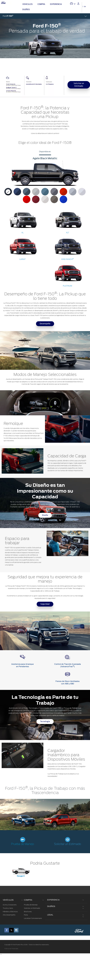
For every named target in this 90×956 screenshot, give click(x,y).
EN (85, 6)
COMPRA (28, 900)
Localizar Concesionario (33, 918)
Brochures (28, 911)
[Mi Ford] (78, 3)
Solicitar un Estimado (79, 84)
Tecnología (45, 722)
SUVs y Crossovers (9, 905)
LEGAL (50, 915)
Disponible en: (45, 152)
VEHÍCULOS (8, 900)
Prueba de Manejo (22, 844)
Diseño (45, 515)
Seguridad (45, 604)
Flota (26, 915)
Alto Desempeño (9, 915)
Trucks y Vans (8, 908)
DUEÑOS (51, 906)
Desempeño (45, 324)
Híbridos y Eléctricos (10, 911)
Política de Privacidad (11, 948)
